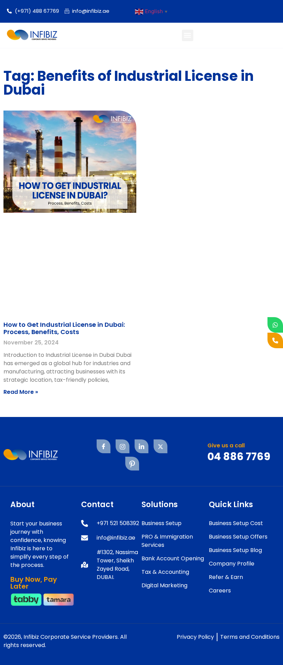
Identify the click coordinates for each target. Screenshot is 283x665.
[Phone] (275, 340)
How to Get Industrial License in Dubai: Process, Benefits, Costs (64, 328)
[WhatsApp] (275, 325)
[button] (187, 35)
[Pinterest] (132, 464)
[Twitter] (160, 446)
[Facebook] (103, 446)
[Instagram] (122, 446)
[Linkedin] (141, 446)
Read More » (20, 392)
